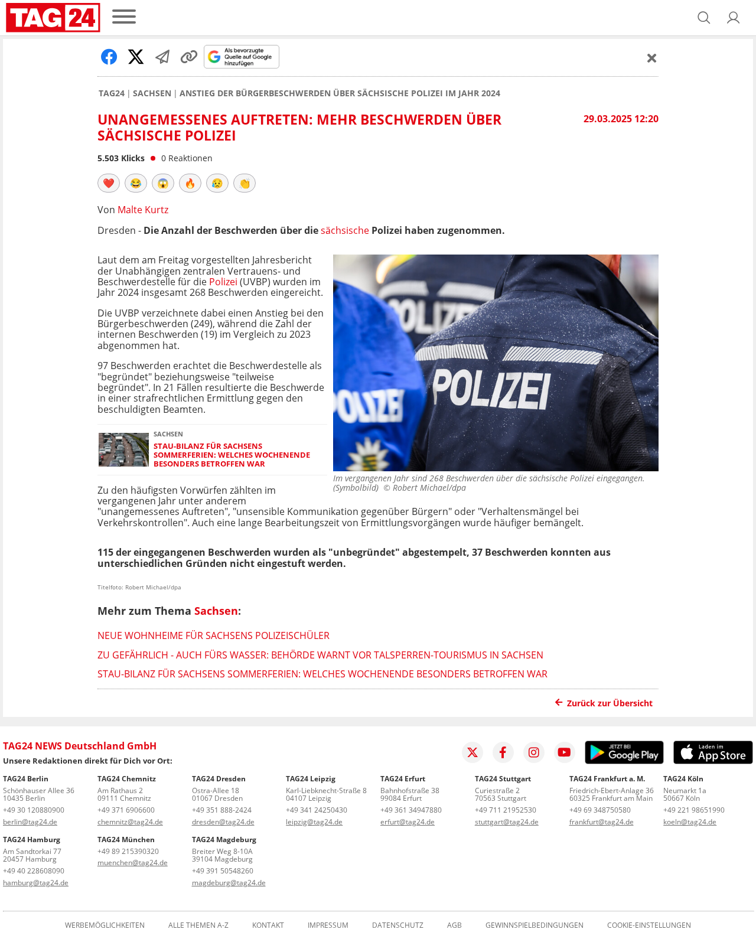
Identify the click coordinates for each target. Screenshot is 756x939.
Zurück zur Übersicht (610, 703)
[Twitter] (472, 752)
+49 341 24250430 (316, 810)
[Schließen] (652, 57)
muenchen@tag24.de (132, 863)
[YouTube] (564, 752)
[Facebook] (503, 752)
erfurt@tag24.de (407, 822)
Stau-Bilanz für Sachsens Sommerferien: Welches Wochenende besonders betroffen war (232, 455)
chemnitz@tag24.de (130, 822)
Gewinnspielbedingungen (534, 925)
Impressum (328, 925)
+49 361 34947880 (411, 810)
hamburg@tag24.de (36, 883)
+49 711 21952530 (505, 810)
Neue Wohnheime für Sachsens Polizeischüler (213, 635)
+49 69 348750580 (600, 810)
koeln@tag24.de (689, 822)
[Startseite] (53, 17)
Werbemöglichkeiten (105, 925)
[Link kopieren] (189, 57)
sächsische (345, 230)
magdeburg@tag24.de (229, 883)
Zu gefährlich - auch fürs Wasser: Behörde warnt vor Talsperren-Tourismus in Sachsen (320, 654)
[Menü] (124, 17)
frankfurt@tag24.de (601, 822)
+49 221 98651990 (694, 810)
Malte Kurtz (143, 209)
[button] (733, 17)
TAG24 (112, 93)
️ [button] (109, 183)
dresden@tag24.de (223, 822)
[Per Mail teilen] (162, 57)
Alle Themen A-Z (198, 925)
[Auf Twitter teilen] (136, 57)
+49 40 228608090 (33, 871)
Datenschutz (397, 925)
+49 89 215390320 (128, 851)
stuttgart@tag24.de (507, 822)
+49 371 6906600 (126, 810)
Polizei (223, 281)
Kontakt (268, 925)
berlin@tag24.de (30, 822)
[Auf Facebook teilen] (109, 57)
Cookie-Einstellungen (649, 925)
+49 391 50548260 (222, 871)
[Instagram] (534, 752)
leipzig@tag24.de (314, 822)
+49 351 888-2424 (222, 810)
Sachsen (152, 93)
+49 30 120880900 (33, 810)
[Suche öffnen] (704, 17)
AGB (454, 925)
